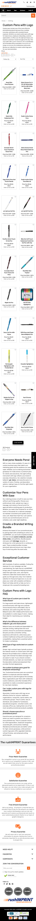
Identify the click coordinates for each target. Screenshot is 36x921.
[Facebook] (4, 884)
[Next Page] (15, 55)
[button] (33, 460)
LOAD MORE (18, 442)
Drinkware (22, 10)
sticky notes (7, 539)
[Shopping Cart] (34, 2)
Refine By (6, 59)
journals (29, 537)
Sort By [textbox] (22, 59)
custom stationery (17, 41)
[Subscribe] (28, 868)
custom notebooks (20, 537)
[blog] (9, 884)
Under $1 (31, 10)
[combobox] (26, 59)
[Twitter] (7, 884)
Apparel (9, 10)
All (6, 53)
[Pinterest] (12, 884)
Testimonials (30, 6)
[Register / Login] (27, 2)
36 (2, 53)
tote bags (16, 541)
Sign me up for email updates (14, 872)
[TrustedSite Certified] (10, 876)
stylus (14, 480)
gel (10, 480)
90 (4, 53)
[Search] (33, 15)
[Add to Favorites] (15, 68)
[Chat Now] (30, 2)
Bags (15, 10)
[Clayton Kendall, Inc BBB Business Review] (13, 915)
